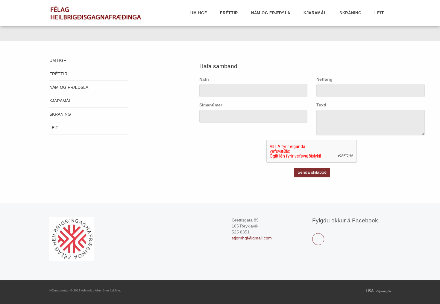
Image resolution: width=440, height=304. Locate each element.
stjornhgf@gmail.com (252, 238)
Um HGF (198, 13)
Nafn (204, 79)
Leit (379, 13)
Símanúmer (210, 105)
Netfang (324, 79)
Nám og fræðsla (270, 13)
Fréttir (229, 13)
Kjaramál (315, 13)
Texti (321, 105)
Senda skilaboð (312, 172)
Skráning (350, 13)
